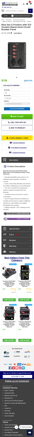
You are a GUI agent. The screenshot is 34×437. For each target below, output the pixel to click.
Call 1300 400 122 (18, 122)
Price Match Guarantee (11, 432)
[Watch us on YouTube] (16, 368)
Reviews (12, 240)
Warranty (12, 246)
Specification (14, 229)
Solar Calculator (9, 416)
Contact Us (8, 408)
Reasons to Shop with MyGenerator (15, 403)
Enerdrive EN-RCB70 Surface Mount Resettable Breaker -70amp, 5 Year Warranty (25, 284)
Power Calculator (10, 413)
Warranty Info (9, 398)
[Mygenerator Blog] (23, 368)
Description (13, 160)
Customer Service (10, 388)
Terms (5, 422)
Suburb (6, 101)
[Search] (30, 11)
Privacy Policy (9, 430)
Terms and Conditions (11, 425)
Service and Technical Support (14, 400)
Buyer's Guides (9, 390)
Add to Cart (9, 300)
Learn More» (18, 33)
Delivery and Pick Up (11, 395)
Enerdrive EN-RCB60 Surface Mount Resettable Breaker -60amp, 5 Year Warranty (9, 284)
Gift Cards (7, 411)
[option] (17, 16)
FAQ (6, 405)
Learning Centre (9, 393)
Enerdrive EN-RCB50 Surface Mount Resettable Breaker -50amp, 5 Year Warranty (9, 324)
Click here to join (17, 376)
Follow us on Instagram (17, 381)
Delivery (12, 252)
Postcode (7, 95)
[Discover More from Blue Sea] (28, 80)
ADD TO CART (18, 117)
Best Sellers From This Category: (17, 259)
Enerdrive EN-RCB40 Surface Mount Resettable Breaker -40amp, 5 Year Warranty (25, 324)
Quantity (7, 90)
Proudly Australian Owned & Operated (18, 15)
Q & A (12, 235)
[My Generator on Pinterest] (13, 368)
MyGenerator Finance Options (13, 435)
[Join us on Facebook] (10, 368)
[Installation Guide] (17, 213)
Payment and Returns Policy (13, 427)
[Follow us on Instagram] (20, 368)
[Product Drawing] (17, 218)
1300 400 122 (8, 7)
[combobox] (16, 11)
